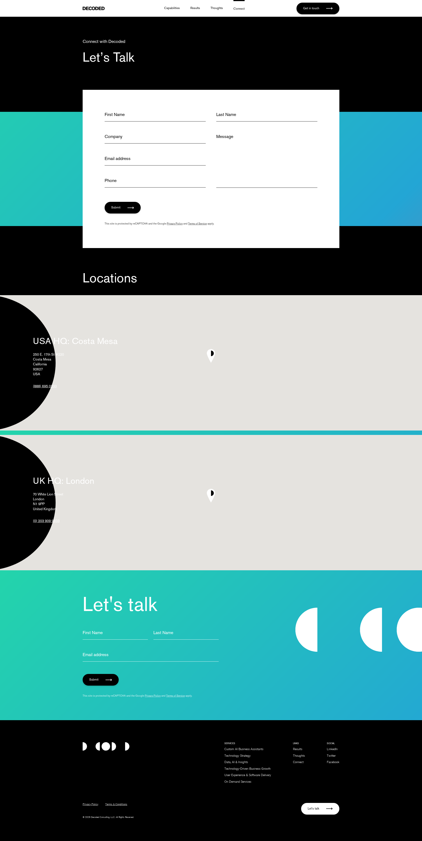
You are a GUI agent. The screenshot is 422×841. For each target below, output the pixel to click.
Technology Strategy (237, 756)
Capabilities (172, 8)
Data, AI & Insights (236, 762)
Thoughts (217, 8)
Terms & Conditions (116, 804)
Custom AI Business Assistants (243, 749)
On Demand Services (237, 782)
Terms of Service (197, 224)
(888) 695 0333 (45, 386)
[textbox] (266, 161)
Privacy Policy (175, 224)
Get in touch (311, 8)
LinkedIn (332, 749)
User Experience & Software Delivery (247, 775)
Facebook (333, 762)
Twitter (331, 756)
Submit (116, 207)
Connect (239, 8)
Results (195, 8)
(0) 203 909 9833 (46, 521)
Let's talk (314, 808)
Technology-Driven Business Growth (247, 769)
